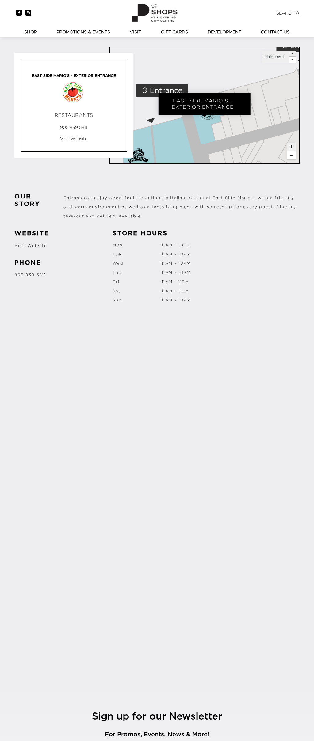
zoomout (291, 155)
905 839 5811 (30, 274)
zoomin (291, 147)
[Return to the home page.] (155, 12)
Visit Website (30, 245)
